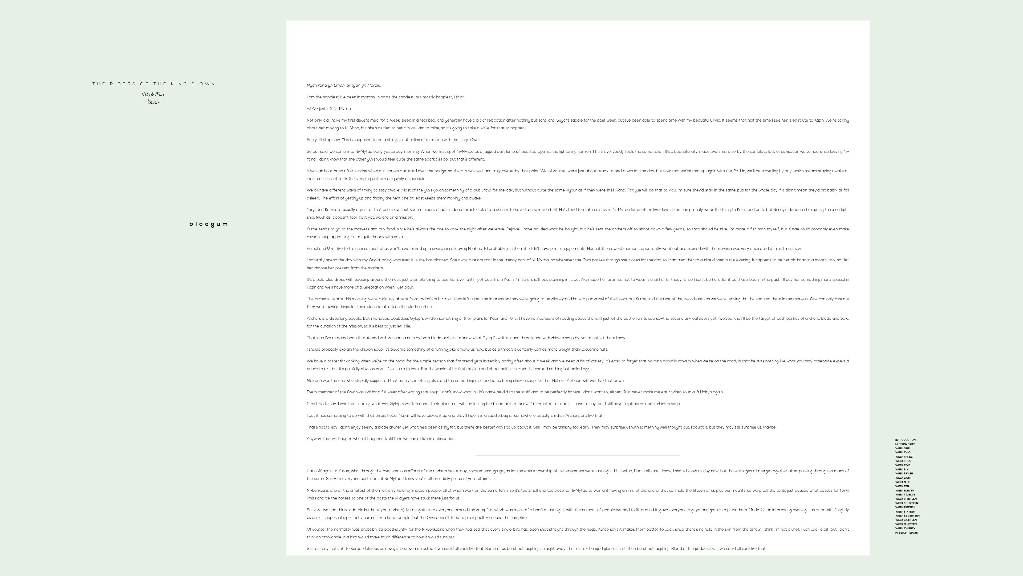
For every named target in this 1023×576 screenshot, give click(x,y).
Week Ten (902, 486)
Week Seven (904, 473)
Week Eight (903, 478)
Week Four (903, 461)
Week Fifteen (905, 507)
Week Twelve (905, 494)
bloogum (209, 224)
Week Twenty (905, 528)
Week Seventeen (907, 515)
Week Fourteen (906, 503)
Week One (902, 448)
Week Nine (902, 482)
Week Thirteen (906, 499)
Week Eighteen (906, 520)
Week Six (901, 469)
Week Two (903, 452)
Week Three (903, 456)
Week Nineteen (906, 524)
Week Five (902, 465)
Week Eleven (904, 490)
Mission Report (907, 532)
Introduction (905, 440)
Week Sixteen (905, 511)
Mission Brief (905, 444)
